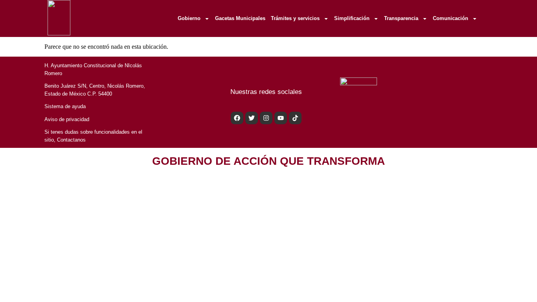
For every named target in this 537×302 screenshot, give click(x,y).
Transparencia (401, 18)
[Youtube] (280, 118)
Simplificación (352, 18)
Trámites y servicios (295, 18)
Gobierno (189, 18)
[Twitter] (251, 118)
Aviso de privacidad (66, 119)
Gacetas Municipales (240, 18)
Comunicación (450, 18)
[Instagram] (266, 118)
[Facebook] (237, 118)
